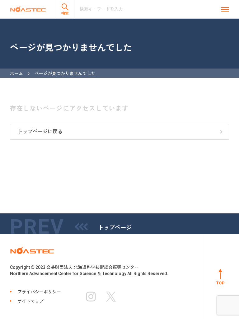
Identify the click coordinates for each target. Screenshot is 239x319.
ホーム (16, 73)
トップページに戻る (40, 132)
